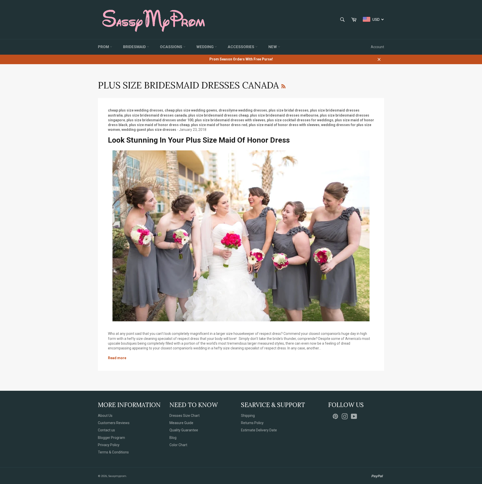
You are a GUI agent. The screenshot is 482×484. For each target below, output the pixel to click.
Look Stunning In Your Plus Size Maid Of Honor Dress (199, 140)
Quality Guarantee (183, 430)
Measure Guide (181, 423)
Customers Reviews (114, 423)
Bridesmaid (135, 47)
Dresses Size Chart (184, 416)
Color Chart (178, 445)
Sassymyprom (117, 476)
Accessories (241, 47)
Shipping (248, 416)
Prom (104, 47)
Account (377, 47)
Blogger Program (111, 438)
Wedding (205, 47)
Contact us (106, 430)
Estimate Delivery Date (259, 430)
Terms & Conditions (113, 452)
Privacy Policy (108, 445)
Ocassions (171, 47)
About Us (105, 416)
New (273, 47)
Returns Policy (252, 423)
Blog (172, 438)
